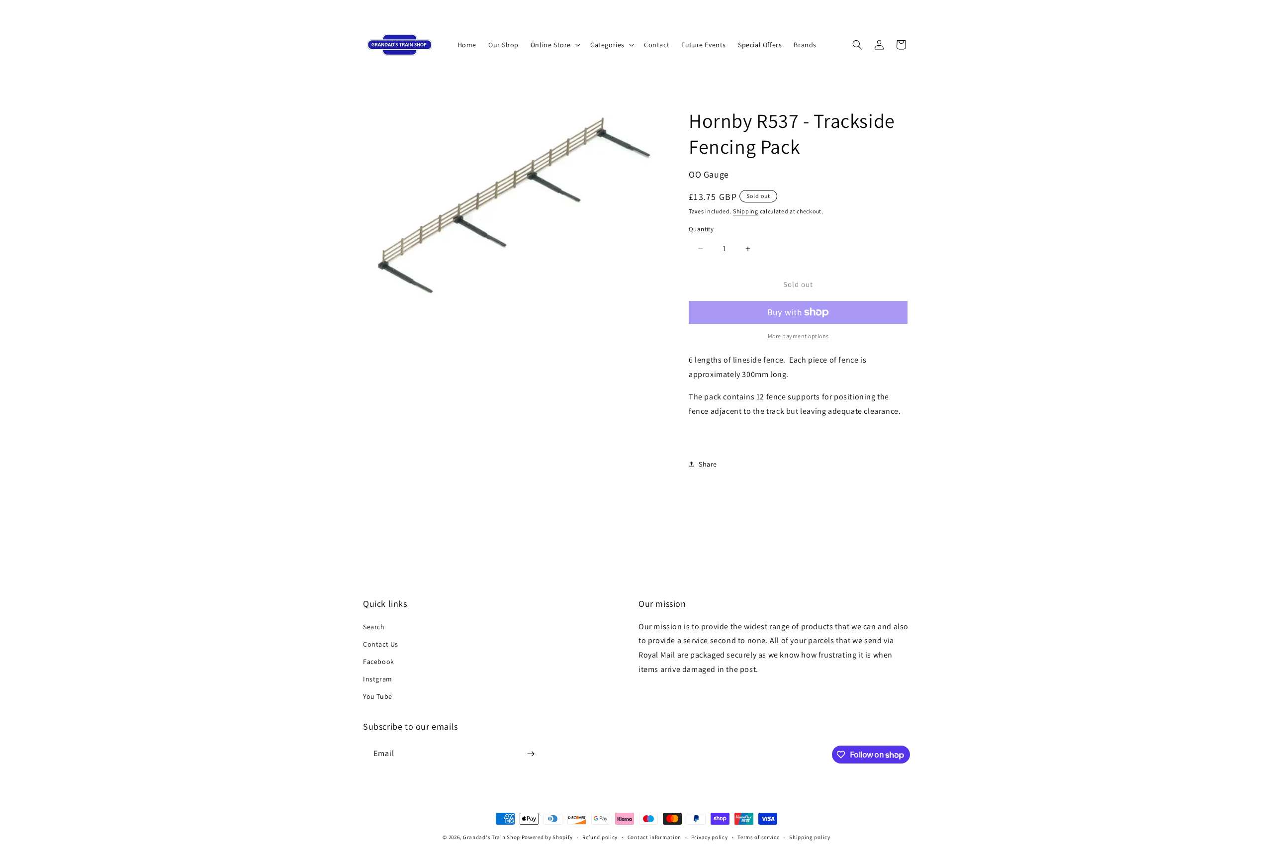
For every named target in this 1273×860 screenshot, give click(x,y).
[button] (554, 44)
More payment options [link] (798, 336)
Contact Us (380, 644)
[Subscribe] (531, 753)
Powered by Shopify (547, 837)
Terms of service (758, 837)
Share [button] (708, 464)
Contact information (654, 837)
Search (374, 626)
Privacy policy (709, 837)
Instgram (377, 678)
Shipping (745, 211)
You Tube (377, 696)
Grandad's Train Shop (491, 837)
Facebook (378, 661)
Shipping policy (809, 837)
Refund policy (600, 837)
